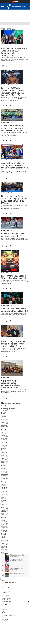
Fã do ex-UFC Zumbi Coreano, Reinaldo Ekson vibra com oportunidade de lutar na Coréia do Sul (13, 91)
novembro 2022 (4, 475)
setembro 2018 (4, 547)
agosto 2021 (4, 497)
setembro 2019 (4, 530)
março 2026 (4, 418)
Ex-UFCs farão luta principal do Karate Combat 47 (14, 234)
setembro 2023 (4, 461)
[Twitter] (6, 65)
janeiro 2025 (4, 438)
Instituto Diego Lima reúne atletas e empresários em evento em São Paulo (13, 343)
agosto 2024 (4, 445)
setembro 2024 (4, 444)
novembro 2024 (4, 441)
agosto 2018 (4, 549)
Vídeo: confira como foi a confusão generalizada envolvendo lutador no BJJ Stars (17, 560)
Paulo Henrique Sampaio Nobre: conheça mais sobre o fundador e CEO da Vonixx (17, 573)
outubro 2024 (4, 442)
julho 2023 (3, 464)
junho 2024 (3, 448)
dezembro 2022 (4, 474)
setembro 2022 (4, 478)
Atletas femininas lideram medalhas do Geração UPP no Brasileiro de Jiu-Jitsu (13, 128)
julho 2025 (3, 429)
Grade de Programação (7, 599)
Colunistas (4, 592)
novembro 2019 (4, 527)
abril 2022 (3, 485)
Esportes (4, 611)
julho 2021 (3, 498)
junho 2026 (3, 413)
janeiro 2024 (4, 455)
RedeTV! (6, 5)
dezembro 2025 (4, 422)
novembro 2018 (4, 544)
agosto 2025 (4, 428)
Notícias (24, 6)
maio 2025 (3, 432)
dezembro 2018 (4, 543)
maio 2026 (3, 415)
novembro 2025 (4, 423)
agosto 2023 (4, 462)
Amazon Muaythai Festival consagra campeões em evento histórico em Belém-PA (14, 165)
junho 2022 (3, 483)
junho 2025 (3, 431)
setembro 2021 (4, 495)
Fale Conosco (5, 595)
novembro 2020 (4, 510)
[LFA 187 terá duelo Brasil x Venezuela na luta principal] (10, 260)
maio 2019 (3, 536)
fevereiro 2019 (4, 540)
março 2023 (4, 470)
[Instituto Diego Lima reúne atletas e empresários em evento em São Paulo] (12, 331)
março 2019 (4, 539)
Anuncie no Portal (6, 591)
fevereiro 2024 (4, 454)
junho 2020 (3, 517)
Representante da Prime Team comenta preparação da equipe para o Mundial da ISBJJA (15, 199)
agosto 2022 (4, 480)
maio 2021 (3, 501)
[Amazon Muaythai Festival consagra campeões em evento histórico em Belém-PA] (12, 151)
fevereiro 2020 (4, 523)
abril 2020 (3, 520)
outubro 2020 (4, 511)
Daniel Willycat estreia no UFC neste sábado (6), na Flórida (16, 569)
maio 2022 (3, 484)
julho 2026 (3, 412)
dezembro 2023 (4, 457)
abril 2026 (3, 416)
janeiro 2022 (4, 490)
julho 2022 (3, 481)
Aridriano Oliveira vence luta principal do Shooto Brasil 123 (14, 309)
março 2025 (4, 435)
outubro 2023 (4, 459)
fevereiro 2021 (4, 506)
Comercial (4, 594)
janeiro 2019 (4, 542)
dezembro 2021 (4, 491)
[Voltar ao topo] (0, 579)
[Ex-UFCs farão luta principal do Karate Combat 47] (12, 223)
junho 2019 (3, 534)
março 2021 (4, 504)
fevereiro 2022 (4, 488)
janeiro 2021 (4, 507)
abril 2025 (3, 434)
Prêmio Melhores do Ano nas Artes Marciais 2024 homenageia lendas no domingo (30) (14, 52)
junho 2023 (3, 465)
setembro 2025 (4, 426)
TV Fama (4, 608)
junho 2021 (3, 500)
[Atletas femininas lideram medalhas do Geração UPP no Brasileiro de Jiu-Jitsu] (12, 115)
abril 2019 (3, 537)
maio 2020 (3, 519)
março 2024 (4, 452)
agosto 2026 (4, 410)
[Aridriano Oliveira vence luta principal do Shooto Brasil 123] (12, 298)
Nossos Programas (6, 598)
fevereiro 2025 (4, 436)
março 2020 (4, 521)
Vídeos (3, 612)
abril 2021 (3, 503)
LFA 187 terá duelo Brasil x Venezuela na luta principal (13, 277)
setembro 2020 (4, 513)
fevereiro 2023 (4, 471)
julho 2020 (3, 516)
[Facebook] (10, 65)
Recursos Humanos (6, 601)
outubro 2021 (4, 494)
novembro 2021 (4, 493)
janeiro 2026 (4, 421)
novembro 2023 (4, 458)
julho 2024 (3, 446)
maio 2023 (3, 467)
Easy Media (5, 619)
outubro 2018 (4, 546)
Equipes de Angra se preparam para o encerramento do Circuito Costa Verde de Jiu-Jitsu (12, 384)
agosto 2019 (4, 531)
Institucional (5, 597)
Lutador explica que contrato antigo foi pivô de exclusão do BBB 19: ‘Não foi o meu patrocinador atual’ (17, 555)
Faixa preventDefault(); (13, 15)
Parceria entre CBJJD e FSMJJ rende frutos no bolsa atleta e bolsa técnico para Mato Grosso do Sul (17, 564)
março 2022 (4, 487)
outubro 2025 (4, 425)
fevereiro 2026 (4, 419)
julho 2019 (3, 533)
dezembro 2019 (4, 526)
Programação (16, 6)
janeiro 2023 (4, 472)
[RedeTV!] (1, 23)
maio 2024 (3, 449)
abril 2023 (3, 468)
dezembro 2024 (4, 439)
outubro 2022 (4, 477)
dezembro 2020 (4, 508)
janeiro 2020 (4, 524)
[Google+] (3, 65)
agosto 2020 (4, 514)
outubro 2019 (4, 529)
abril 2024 (3, 451)
